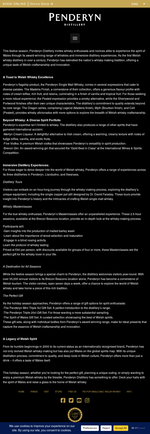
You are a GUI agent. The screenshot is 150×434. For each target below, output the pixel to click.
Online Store (40, 4)
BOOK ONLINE (14, 4)
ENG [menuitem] (135, 4)
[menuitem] (138, 4)
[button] (75, 38)
